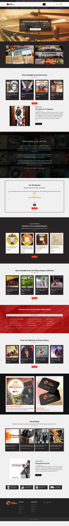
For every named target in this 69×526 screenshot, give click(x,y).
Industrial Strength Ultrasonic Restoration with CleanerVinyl (27, 445)
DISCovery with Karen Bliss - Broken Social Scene (12, 445)
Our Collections (21, 507)
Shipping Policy (33, 505)
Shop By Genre (21, 505)
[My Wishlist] (59, 4)
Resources (20, 512)
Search (44, 4)
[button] (9, 199)
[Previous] (3, 25)
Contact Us (33, 510)
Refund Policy (33, 507)
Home (20, 503)
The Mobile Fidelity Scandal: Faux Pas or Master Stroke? (56, 445)
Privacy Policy (33, 508)
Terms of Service (34, 503)
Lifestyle (20, 510)
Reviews (20, 508)
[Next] (66, 25)
